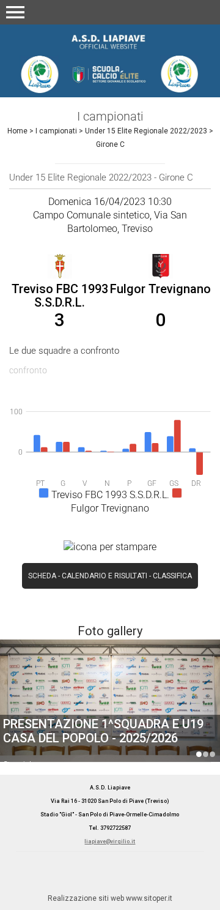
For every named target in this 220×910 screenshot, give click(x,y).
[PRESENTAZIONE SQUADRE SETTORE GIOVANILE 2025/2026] (110, 712)
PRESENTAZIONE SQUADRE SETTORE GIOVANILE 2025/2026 (107, 731)
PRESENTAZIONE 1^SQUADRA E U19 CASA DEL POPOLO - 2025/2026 (199, 754)
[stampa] (110, 546)
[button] (15, 12)
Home (17, 131)
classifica (172, 576)
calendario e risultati (104, 576)
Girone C (110, 144)
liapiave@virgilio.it (109, 841)
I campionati (56, 131)
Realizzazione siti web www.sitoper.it (110, 898)
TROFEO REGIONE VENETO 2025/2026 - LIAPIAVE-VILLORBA (212, 754)
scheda (42, 576)
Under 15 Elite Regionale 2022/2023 (146, 131)
